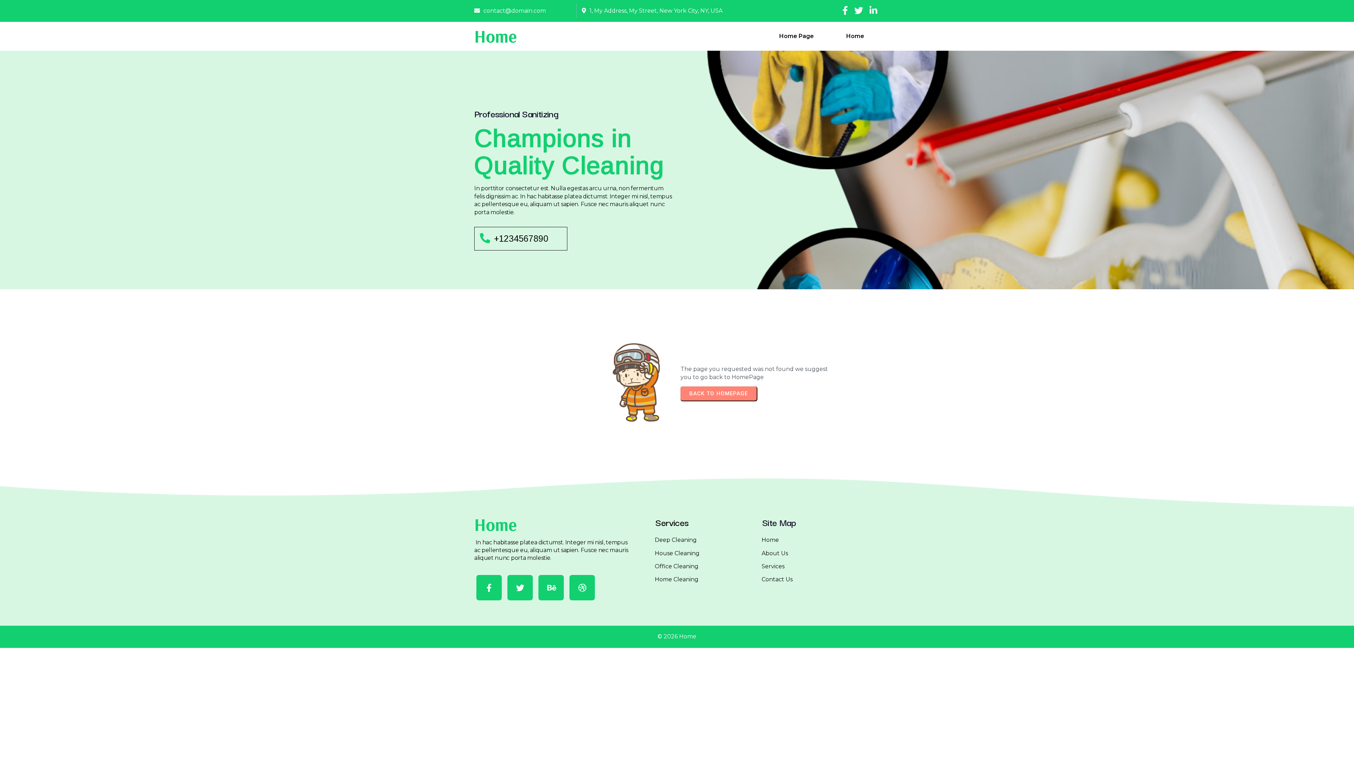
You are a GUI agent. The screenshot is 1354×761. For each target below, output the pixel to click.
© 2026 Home (677, 636)
